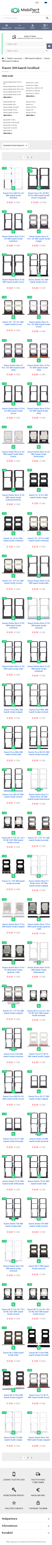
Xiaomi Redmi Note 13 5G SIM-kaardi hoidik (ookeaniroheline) (13, 497)
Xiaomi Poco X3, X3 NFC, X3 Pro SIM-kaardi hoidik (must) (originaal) (38, 195)
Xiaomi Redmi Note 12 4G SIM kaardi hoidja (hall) (13, 667)
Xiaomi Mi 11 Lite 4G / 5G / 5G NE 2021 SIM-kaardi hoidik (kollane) (38, 1013)
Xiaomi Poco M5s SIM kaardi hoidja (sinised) (38, 711)
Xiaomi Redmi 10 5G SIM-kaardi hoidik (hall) (39, 1182)
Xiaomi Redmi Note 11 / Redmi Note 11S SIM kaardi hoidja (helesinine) (39, 796)
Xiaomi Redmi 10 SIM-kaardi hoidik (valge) (13, 1438)
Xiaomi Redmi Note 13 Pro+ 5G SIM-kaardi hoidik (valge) (38, 238)
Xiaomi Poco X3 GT (32, 93)
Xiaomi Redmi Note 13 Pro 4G (13, 89)
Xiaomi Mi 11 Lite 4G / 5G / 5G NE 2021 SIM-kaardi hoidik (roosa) (13, 840)
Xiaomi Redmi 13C (9, 102)
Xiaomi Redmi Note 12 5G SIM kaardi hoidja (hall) (39, 582)
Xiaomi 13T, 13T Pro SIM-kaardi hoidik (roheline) (39, 539)
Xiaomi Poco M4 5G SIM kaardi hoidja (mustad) (38, 753)
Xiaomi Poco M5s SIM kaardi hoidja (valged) (13, 711)
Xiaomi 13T (29, 110)
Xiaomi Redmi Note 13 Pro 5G (13, 86)
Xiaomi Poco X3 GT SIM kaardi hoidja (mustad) (13, 1140)
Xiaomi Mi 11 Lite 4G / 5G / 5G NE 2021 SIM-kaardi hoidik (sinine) (13, 1311)
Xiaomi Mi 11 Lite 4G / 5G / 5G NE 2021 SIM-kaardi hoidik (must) (38, 1311)
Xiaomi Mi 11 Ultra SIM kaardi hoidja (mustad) (38, 1354)
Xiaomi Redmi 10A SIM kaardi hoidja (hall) (13, 1225)
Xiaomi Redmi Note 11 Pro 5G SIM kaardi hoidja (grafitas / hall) (13, 969)
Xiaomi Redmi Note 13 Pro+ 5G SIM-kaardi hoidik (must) (38, 324)
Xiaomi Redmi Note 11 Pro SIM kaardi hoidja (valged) (13, 925)
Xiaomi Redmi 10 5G (10, 110)
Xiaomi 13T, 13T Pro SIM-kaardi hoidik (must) (13, 323)
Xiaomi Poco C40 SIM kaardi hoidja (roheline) (13, 1055)
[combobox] (26, 44)
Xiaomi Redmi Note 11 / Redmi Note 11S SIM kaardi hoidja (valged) (39, 883)
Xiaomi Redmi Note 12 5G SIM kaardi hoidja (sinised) (39, 625)
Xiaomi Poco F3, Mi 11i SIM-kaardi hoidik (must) (38, 1396)
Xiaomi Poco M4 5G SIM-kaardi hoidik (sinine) (13, 795)
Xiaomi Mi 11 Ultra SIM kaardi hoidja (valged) (13, 1396)
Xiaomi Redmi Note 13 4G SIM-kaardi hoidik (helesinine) (39, 454)
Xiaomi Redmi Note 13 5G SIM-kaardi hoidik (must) (13, 281)
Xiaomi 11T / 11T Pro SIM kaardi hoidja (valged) (13, 1012)
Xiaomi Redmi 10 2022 (11, 107)
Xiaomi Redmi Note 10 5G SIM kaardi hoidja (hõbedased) (39, 969)
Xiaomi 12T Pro (31, 112)
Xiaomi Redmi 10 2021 (10, 112)
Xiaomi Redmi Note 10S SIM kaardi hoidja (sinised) (13, 1268)
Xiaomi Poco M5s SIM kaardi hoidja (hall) (13, 753)
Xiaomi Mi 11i (7, 130)
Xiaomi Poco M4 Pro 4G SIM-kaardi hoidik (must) (13, 1097)
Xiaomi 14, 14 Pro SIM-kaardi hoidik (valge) (38, 496)
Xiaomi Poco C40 (32, 83)
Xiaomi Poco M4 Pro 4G (34, 88)
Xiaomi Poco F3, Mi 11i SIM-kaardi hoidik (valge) (39, 1055)
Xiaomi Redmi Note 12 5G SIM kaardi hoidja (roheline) (13, 625)
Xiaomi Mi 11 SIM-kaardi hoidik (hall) (13, 1354)
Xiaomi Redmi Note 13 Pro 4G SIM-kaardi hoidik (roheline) (13, 238)
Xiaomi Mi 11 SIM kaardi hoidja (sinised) (39, 1267)
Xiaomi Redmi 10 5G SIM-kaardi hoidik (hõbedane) (13, 1182)
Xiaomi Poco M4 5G (33, 91)
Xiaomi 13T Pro (31, 107)
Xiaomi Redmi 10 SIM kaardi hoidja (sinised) (38, 1140)
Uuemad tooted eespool (15, 145)
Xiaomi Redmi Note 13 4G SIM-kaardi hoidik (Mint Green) (13, 454)
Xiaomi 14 (29, 104)
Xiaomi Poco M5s (32, 85)
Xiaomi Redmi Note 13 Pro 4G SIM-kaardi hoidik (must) (13, 410)
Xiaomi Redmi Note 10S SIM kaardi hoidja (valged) (38, 1438)
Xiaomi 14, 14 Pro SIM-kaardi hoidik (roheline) (13, 539)
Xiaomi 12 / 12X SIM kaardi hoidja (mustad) (13, 882)
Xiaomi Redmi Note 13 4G (12, 94)
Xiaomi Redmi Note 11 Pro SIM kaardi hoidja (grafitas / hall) (38, 926)
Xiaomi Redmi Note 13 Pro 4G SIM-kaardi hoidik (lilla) (38, 410)
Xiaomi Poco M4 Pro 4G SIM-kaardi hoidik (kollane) (13, 195)
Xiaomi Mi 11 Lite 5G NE (11, 122)
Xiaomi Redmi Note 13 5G (12, 92)
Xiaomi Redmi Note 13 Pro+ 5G (12, 83)
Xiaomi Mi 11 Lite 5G (10, 125)
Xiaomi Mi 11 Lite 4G (10, 128)
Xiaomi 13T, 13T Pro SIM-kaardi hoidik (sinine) (13, 582)
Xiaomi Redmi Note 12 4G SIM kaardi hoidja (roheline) (39, 668)
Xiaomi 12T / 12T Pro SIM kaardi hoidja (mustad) (38, 839)
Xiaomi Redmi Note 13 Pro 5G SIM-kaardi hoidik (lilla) (38, 367)
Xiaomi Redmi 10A (9, 104)
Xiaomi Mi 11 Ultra (9, 120)
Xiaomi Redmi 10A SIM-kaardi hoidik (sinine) (39, 1225)
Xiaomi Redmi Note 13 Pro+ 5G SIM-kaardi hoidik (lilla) (13, 367)
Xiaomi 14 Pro (30, 102)
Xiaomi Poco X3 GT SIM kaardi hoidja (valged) (38, 1097)
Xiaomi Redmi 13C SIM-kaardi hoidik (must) (39, 281)
